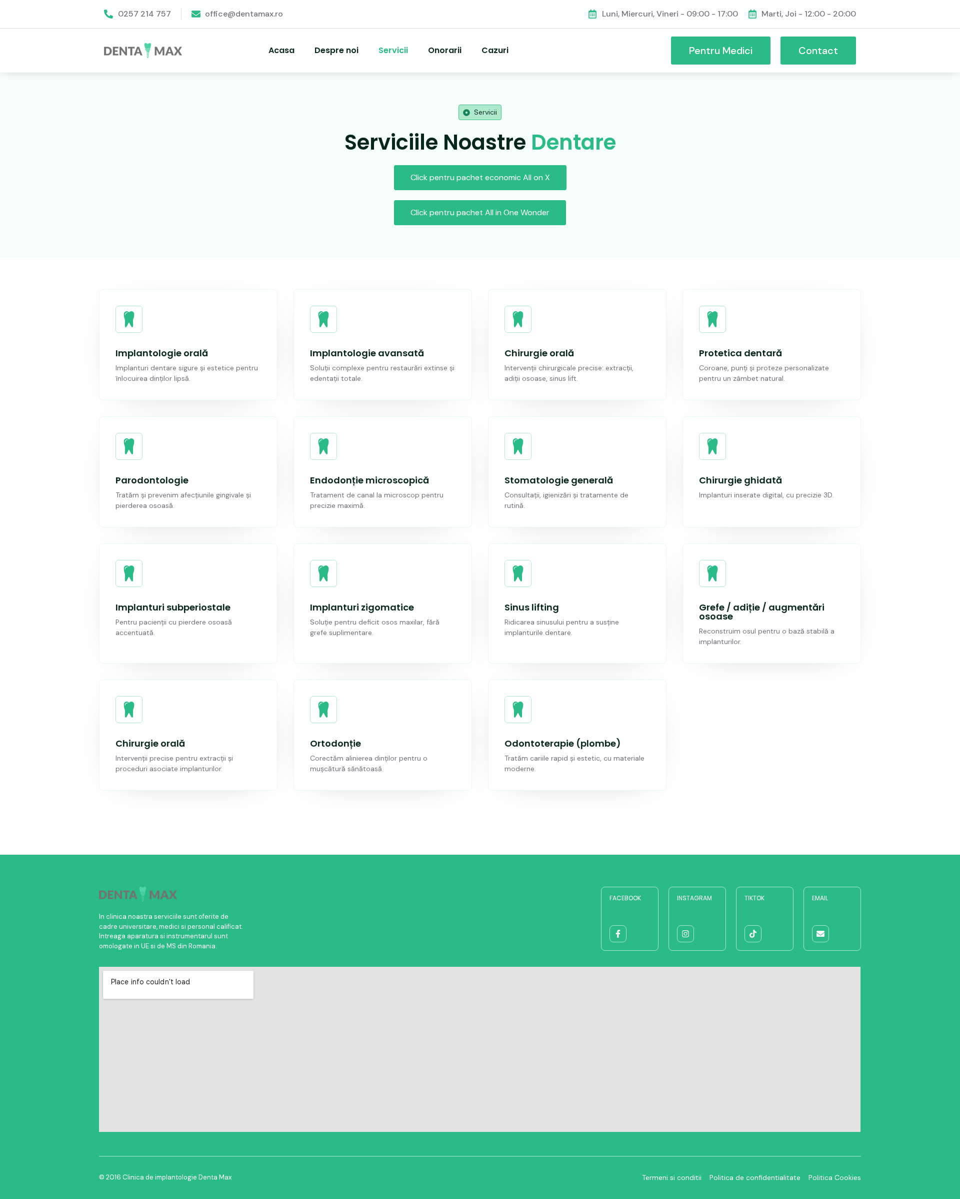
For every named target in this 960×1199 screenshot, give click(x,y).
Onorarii (445, 50)
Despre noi (336, 50)
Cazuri (495, 50)
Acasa (281, 50)
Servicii (393, 50)
